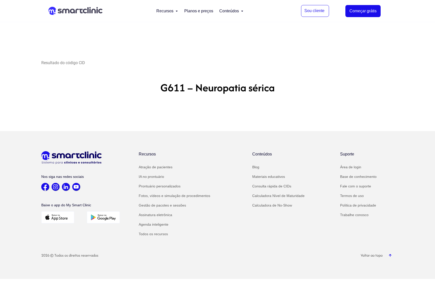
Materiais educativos (268, 176)
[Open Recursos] (176, 11)
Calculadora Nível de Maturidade (278, 195)
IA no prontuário (151, 176)
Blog (255, 167)
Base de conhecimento (358, 176)
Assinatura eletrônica (155, 215)
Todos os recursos (153, 234)
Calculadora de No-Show (272, 205)
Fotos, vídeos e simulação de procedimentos (174, 195)
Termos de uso (352, 195)
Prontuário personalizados (159, 186)
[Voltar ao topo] (390, 255)
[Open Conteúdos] (242, 11)
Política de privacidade (358, 205)
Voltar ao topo (372, 255)
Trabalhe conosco (354, 215)
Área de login (350, 167)
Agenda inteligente (153, 224)
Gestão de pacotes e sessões (162, 205)
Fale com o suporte (355, 186)
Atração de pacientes (155, 167)
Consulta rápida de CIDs (271, 186)
